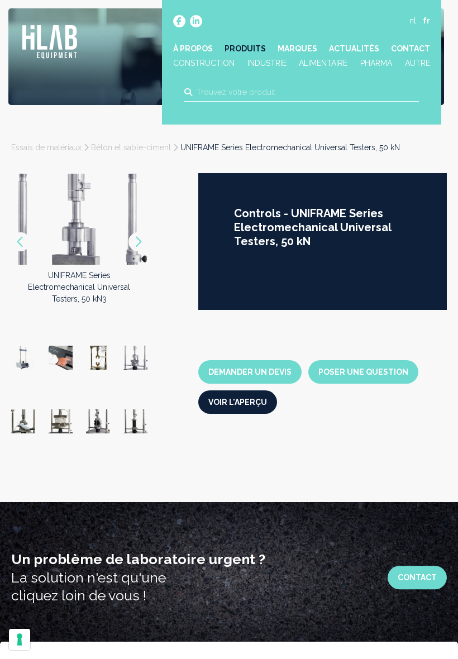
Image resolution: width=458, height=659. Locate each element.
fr (426, 20)
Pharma (376, 63)
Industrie (267, 63)
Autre (417, 63)
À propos (193, 48)
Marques (297, 48)
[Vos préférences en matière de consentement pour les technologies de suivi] (19, 639)
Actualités (354, 48)
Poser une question (363, 371)
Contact (410, 48)
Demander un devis (250, 371)
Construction (204, 63)
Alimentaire (323, 63)
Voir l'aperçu (237, 402)
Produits (245, 48)
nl (412, 20)
